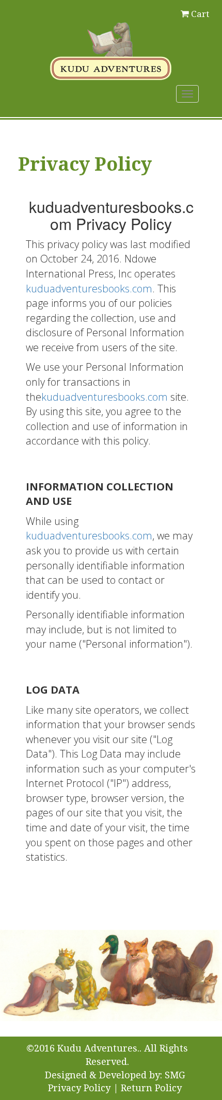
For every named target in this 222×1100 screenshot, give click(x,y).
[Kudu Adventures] (111, 49)
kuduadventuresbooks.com (89, 288)
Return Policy (151, 1087)
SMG (175, 1075)
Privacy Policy (79, 1087)
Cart (200, 14)
